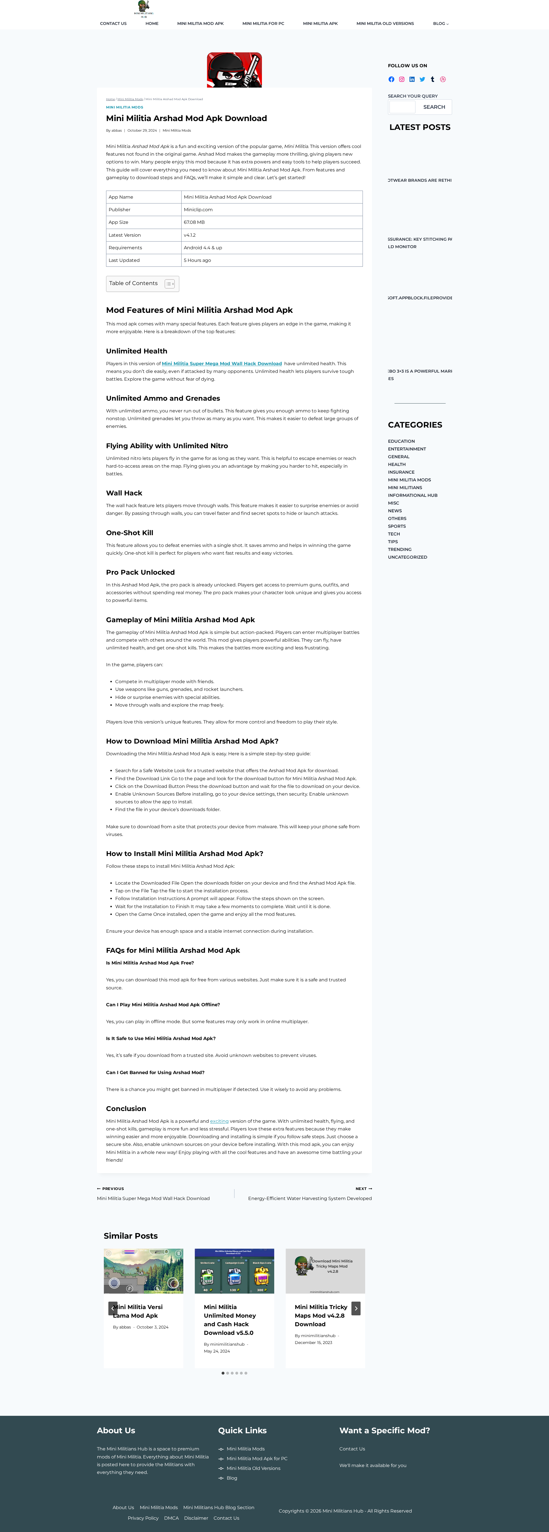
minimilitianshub (227, 1344)
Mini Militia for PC (263, 23)
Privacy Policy (143, 1518)
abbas (117, 130)
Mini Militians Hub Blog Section (218, 1507)
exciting (219, 1121)
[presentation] (143, 1271)
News (395, 510)
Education (401, 441)
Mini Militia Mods (124, 107)
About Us (123, 1507)
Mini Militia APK (320, 23)
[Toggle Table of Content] (166, 284)
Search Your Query (413, 96)
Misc (393, 502)
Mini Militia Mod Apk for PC (257, 1458)
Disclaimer (196, 1518)
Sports (397, 526)
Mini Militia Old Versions (385, 23)
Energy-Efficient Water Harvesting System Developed (310, 1194)
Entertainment (407, 448)
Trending (400, 549)
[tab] (223, 1373)
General (398, 456)
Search (434, 107)
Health (397, 464)
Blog (232, 1478)
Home (152, 23)
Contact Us (113, 23)
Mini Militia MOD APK (200, 23)
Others (397, 518)
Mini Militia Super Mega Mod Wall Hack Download (222, 363)
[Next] (356, 1308)
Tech (394, 533)
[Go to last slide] (113, 1308)
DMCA (171, 1518)
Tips (393, 541)
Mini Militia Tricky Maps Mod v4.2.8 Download (321, 1316)
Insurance (401, 472)
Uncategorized (407, 557)
